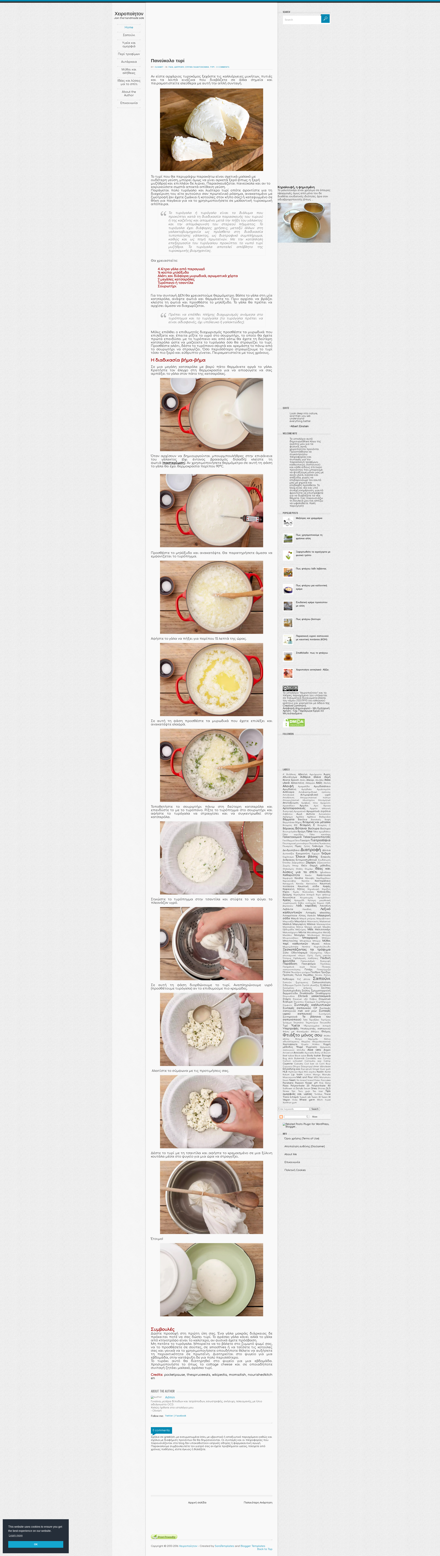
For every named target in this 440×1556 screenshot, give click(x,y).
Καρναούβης (289, 881)
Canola (327, 1058)
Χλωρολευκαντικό (321, 1042)
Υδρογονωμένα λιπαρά (317, 1026)
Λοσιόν (311, 915)
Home (129, 27)
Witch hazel (323, 1100)
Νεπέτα (306, 947)
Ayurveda (309, 1053)
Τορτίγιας (326, 1020)
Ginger (315, 1069)
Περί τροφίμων (129, 54)
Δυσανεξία (288, 854)
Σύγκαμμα (310, 1002)
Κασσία (305, 881)
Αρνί (316, 806)
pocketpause (174, 1374)
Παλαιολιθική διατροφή (316, 961)
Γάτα (297, 841)
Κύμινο (320, 903)
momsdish (237, 1374)
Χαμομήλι (313, 1039)
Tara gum (304, 1091)
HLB (285, 1072)
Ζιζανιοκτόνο (324, 863)
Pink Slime (324, 1083)
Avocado (299, 1053)
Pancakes (326, 1080)
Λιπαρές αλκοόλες (318, 913)
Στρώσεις (299, 1002)
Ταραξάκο (314, 1020)
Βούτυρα (313, 828)
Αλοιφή (288, 786)
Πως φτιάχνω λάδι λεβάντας (311, 568)
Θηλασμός (288, 869)
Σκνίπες (326, 988)
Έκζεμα (326, 853)
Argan (327, 1050)
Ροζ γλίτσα (303, 979)
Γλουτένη (313, 843)
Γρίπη (307, 846)
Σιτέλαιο (325, 985)
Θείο (304, 865)
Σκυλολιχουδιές (292, 991)
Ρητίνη (327, 975)
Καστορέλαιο (323, 881)
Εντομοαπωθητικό (306, 860)
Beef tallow (288, 1056)
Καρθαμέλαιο (323, 878)
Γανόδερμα (288, 841)
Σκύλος (306, 991)
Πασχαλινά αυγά (294, 967)
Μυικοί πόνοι (321, 944)
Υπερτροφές (291, 1028)
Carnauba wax (313, 1061)
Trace (327, 1094)
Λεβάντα (288, 909)
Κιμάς (296, 892)
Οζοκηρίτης (316, 953)
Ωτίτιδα (301, 1050)
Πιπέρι (309, 969)
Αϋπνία (310, 814)
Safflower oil (289, 1088)
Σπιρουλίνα (289, 996)
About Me (290, 1154)
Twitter (169, 1416)
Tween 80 (326, 1097)
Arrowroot (288, 1053)
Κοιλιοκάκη (308, 892)
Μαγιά (295, 918)
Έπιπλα (286, 863)
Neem (292, 1080)
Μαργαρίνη (299, 924)
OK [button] (36, 1544)
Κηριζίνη (326, 889)
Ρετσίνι (318, 975)
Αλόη (319, 783)
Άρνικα (327, 806)
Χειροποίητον (129, 13)
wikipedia (219, 1374)
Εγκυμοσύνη (303, 853)
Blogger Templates (252, 1546)
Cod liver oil (311, 1064)
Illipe (300, 1072)
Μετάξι (327, 932)
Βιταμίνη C (324, 825)
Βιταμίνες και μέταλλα (316, 822)
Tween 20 (316, 1097)
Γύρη (328, 846)
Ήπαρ (296, 866)
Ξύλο (286, 953)
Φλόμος (326, 1031)
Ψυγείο (305, 1044)
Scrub (299, 1088)
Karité (328, 1072)
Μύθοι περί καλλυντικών (307, 942)
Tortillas (318, 1094)
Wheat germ (307, 1100)
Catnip (327, 1061)
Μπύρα (316, 941)
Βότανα (301, 828)
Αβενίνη (302, 774)
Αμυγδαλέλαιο (322, 786)
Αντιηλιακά (288, 795)
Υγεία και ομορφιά (129, 44)
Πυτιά (298, 975)
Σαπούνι (129, 35)
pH (315, 1083)
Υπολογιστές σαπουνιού (315, 1028)
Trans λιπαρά (291, 1097)
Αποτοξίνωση (290, 803)
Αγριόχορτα (316, 774)
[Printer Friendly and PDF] (164, 1538)
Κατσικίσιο (311, 884)
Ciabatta (298, 1064)
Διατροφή (179, 67)
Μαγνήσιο (300, 921)
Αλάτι (303, 780)
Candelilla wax (313, 1058)
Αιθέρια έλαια (310, 777)
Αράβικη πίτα (309, 803)
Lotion (308, 1075)
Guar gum (325, 1069)
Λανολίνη (325, 906)
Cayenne (288, 1064)
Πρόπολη (288, 975)
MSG (316, 1077)
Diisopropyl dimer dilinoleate (316, 1066)
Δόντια (326, 850)
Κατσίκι (300, 884)
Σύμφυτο (287, 1005)
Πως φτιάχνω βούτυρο (308, 619)
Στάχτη (287, 999)
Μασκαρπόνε (324, 924)
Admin (170, 1397)
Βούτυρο (325, 828)
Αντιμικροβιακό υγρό (315, 795)
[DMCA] (294, 727)
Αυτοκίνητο (325, 814)
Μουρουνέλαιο (290, 938)
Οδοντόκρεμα (299, 953)
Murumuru (325, 1077)
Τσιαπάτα (298, 1023)
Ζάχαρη (311, 862)
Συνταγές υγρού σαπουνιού (307, 1012)
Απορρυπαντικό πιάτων (315, 798)
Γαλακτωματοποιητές (317, 837)
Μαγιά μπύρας (307, 919)
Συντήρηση (325, 1014)
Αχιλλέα (300, 817)
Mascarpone (289, 1077)
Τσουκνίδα (325, 1023)
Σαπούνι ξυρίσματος (295, 982)
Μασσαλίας (289, 927)
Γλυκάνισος (325, 843)
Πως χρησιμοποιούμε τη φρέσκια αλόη (309, 536)
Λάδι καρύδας (306, 905)
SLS (328, 1088)
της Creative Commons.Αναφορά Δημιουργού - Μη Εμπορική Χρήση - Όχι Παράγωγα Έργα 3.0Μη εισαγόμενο (306, 708)
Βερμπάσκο (289, 822)
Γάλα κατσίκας (320, 834)
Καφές (327, 886)
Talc (293, 1091)
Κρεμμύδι (299, 900)
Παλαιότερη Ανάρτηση (258, 1502)
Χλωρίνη (305, 1042)
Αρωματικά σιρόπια (318, 811)
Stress (286, 1091)
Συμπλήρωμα (323, 1002)
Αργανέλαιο (289, 806)
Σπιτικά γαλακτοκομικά (197, 67)
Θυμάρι (309, 869)
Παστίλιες (325, 964)
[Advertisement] (211, 34)
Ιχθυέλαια (325, 872)
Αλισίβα (319, 780)
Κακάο (308, 875)
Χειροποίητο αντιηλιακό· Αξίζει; (312, 669)
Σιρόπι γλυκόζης (310, 985)
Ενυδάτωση (324, 860)
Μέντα (302, 932)
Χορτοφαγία (290, 1044)
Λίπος (302, 915)
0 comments (222, 67)
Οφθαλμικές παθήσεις (305, 958)
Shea (314, 1088)
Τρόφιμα (287, 1023)
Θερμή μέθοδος (320, 865)
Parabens (288, 1083)
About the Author (129, 93)
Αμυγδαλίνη (289, 789)
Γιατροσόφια (321, 840)
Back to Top (264, 1549)
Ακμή (327, 777)
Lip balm (296, 1074)
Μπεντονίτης (290, 941)
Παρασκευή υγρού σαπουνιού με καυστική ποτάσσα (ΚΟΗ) (312, 637)
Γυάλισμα (317, 846)
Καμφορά (288, 878)
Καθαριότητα (291, 875)
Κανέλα (299, 878)
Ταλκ (305, 1020)
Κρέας (287, 900)
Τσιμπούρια (312, 1023)
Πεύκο (313, 967)
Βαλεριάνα (325, 817)
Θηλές (299, 869)
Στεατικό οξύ (300, 999)
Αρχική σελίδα (197, 1502)
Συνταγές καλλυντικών (312, 1005)
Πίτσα (286, 972)
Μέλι (310, 929)
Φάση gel (288, 1032)
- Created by (215, 1546)
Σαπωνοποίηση (321, 982)
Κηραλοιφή (313, 889)
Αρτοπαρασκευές (294, 808)
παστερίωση (173, 463)
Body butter (314, 1055)
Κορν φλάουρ (323, 895)
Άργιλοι (304, 805)
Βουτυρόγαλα (290, 832)
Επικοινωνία (129, 103)
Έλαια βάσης (307, 856)
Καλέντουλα (324, 875)
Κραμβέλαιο (324, 898)
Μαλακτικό (325, 921)
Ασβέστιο (288, 814)
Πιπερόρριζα (324, 970)
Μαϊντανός (313, 921)
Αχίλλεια (311, 817)
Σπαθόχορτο (323, 993)
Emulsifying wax (291, 1069)
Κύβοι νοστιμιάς (307, 903)
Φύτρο (298, 1039)
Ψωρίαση (311, 1047)
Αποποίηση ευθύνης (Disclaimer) (304, 1146)
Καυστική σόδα (308, 886)
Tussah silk (305, 1097)
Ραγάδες (308, 975)
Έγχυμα (316, 854)
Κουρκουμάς (306, 898)
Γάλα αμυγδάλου (322, 832)
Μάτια (299, 927)
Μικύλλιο (287, 935)
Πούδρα (315, 972)
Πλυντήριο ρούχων (300, 972)
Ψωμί (299, 1047)
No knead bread (305, 1080)
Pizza (285, 1086)
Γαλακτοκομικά (292, 837)
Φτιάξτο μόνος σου (302, 1035)
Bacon (327, 1053)
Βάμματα (288, 819)
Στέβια (313, 999)
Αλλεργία (310, 783)
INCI (306, 1072)
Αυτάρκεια (129, 61)
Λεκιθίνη (306, 909)
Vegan (286, 1100)
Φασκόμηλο (302, 1032)
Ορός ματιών (323, 955)
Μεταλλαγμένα (314, 932)
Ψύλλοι (316, 1044)
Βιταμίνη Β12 (290, 825)
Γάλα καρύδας (293, 834)
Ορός (310, 955)
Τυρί (212, 67)
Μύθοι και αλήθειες (129, 71)
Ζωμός (286, 866)
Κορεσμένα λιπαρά (304, 895)
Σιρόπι (297, 985)
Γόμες (298, 846)
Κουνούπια (289, 897)
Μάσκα (311, 924)
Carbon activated (292, 1061)
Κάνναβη (309, 878)
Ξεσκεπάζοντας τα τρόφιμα (307, 949)
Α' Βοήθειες (289, 774)
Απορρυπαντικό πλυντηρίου (299, 800)
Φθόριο (315, 1032)
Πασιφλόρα (309, 964)
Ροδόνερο (288, 979)
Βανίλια (302, 819)
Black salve (300, 1056)
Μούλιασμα (313, 935)
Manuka (326, 1075)
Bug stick (288, 1058)
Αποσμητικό (324, 800)
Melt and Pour (304, 1077)
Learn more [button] (16, 1535)
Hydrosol (293, 1072)
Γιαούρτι (305, 840)
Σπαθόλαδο (307, 993)
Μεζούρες (300, 930)
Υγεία (295, 1025)
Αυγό (299, 814)
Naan (285, 1080)
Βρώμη (301, 831)
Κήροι (286, 892)
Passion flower (303, 1083)
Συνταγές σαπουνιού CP (300, 1008)
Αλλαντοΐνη (297, 783)
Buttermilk (299, 1058)
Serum (307, 1088)
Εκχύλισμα (288, 857)
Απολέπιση (288, 798)
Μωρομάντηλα (290, 947)
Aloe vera (314, 1050)
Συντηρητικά (290, 1017)
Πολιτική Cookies (295, 1170)
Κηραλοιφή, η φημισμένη (296, 187)
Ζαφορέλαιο (298, 863)
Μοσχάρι (299, 935)
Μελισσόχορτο (290, 932)
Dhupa (296, 1066)
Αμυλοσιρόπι (324, 789)
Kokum (286, 1075)
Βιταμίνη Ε (307, 825)
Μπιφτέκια (305, 941)
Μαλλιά (287, 924)
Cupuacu (287, 1066)
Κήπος (301, 889)
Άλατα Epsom (291, 780)
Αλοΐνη (327, 783)
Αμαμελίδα (304, 786)
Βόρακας (288, 828)
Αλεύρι (310, 780)
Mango (316, 1075)
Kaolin (320, 1072)
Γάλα (170, 67)
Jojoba (312, 1072)
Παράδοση (290, 964)
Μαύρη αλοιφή (313, 927)
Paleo (317, 1080)
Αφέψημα (288, 817)
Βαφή (328, 820)
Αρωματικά (300, 811)
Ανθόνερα (288, 792)
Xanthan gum (290, 1103)
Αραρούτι (325, 803)
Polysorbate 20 (300, 1086)
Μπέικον (326, 938)
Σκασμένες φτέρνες (297, 988)
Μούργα (326, 935)
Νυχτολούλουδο (322, 947)
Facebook (180, 1416)
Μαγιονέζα (288, 921)
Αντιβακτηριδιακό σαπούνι (315, 792)
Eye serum (306, 1069)
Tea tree (318, 1091)
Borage (326, 1055)
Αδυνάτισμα (290, 777)
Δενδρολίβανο (291, 850)
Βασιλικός (316, 820)
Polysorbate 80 (321, 1086)
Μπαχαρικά (310, 938)
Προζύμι (326, 972)
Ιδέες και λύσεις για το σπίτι (128, 82)
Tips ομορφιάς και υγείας (307, 1092)
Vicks (294, 1100)
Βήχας (298, 822)
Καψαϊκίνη (288, 889)
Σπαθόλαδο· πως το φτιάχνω (312, 653)
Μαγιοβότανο (323, 919)
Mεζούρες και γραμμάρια (309, 518)
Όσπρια (287, 958)
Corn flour (325, 1064)
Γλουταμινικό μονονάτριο (296, 843)
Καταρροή (288, 884)
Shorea (321, 1088)
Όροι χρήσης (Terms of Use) (301, 1138)
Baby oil (319, 1053)
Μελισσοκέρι (323, 929)
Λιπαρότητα (290, 915)
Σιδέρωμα (288, 985)
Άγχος (327, 774)
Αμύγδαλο (306, 789)
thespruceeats (198, 1374)
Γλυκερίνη (288, 846)
